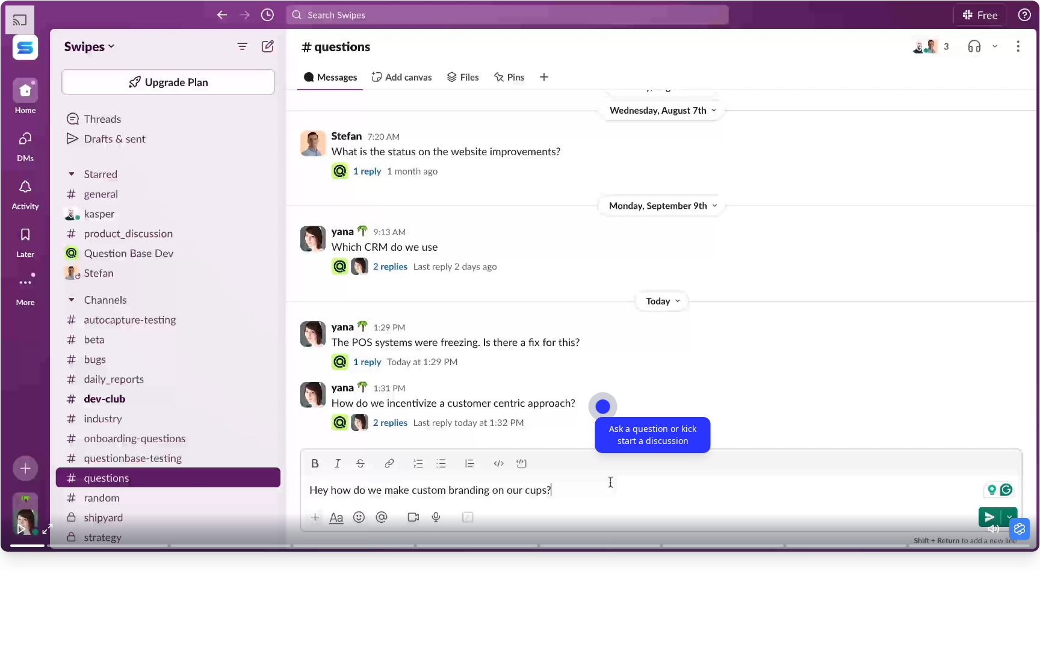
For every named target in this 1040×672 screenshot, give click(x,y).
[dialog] (653, 435)
